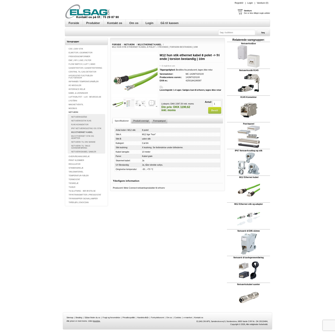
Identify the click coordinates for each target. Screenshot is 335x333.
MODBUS (73, 108)
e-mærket (188, 317)
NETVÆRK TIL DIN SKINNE (83, 142)
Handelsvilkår (143, 317)
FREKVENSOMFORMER (79, 56)
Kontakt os (198, 317)
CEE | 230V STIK (76, 49)
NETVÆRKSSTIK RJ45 (81, 121)
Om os (169, 317)
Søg (263, 33)
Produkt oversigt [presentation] (141, 121)
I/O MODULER (75, 85)
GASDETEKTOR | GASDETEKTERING (85, 68)
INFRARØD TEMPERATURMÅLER (84, 81)
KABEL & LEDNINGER (78, 93)
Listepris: (165, 103)
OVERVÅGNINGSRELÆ (79, 156)
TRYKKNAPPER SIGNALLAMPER (83, 199)
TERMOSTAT (74, 179)
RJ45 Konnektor (248, 97)
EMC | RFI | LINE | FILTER (80, 60)
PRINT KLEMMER (76, 160)
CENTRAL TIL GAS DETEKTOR (82, 72)
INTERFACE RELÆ (77, 89)
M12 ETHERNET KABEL (82, 132)
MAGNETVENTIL (76, 104)
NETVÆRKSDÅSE (79, 117)
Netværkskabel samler (248, 284)
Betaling (79, 317)
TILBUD (72, 187)
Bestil (214, 110)
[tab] (122, 120)
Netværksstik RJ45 (249, 70)
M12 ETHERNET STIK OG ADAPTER (82, 137)
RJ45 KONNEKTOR (79, 124)
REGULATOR (74, 164)
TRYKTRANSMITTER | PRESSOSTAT (85, 195)
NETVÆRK (73, 112)
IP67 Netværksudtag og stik (248, 150)
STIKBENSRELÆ (76, 168)
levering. (96, 321)
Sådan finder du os (92, 317)
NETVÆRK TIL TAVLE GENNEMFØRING (80, 147)
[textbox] (236, 32)
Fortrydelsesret (157, 317)
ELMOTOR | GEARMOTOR (80, 53)
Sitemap (69, 317)
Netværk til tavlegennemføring (248, 257)
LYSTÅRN (73, 101)
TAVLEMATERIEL (76, 172)
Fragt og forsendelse (111, 317)
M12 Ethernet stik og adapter (248, 204)
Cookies (177, 317)
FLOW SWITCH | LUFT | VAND (82, 64)
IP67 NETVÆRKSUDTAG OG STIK (86, 128)
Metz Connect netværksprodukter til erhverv (144, 188)
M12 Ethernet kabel (248, 177)
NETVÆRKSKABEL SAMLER (83, 152)
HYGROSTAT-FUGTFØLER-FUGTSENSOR (81, 77)
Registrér (239, 3)
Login (250, 3)
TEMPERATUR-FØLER (79, 176)
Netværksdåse (248, 43)
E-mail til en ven (168, 66)
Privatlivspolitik (128, 317)
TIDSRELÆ (74, 183)
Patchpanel (248, 124)
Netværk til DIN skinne (248, 231)
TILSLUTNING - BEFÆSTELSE (82, 191)
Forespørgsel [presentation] (159, 121)
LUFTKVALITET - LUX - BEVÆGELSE (85, 97)
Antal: (208, 101)
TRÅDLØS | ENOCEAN (79, 202)
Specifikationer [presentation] (122, 121)
